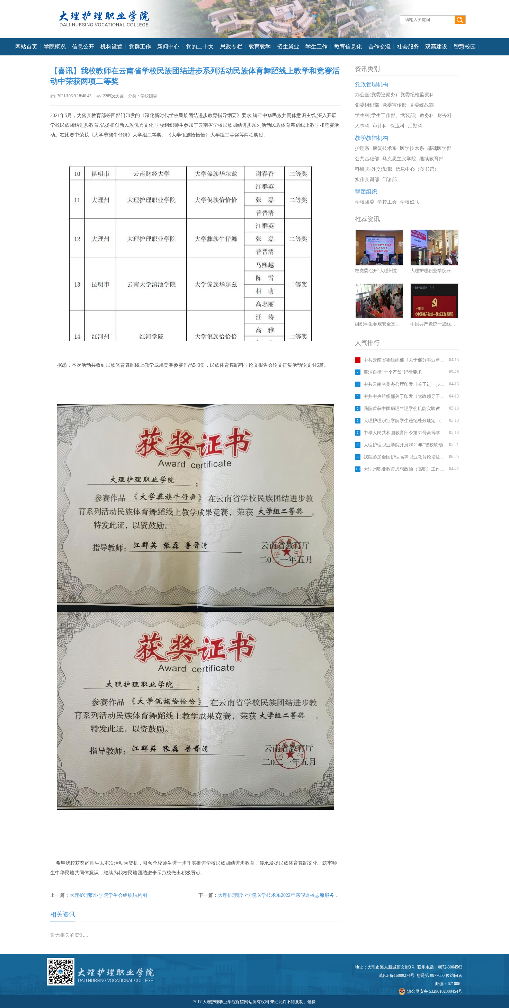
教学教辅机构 (371, 138)
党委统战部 (422, 105)
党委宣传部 (394, 105)
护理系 (362, 148)
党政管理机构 (371, 84)
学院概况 (55, 47)
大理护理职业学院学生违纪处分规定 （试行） (405, 420)
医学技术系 (412, 148)
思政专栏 (231, 47)
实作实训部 (367, 179)
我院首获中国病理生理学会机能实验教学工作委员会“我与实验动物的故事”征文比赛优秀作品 (405, 408)
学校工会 (387, 202)
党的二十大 (200, 47)
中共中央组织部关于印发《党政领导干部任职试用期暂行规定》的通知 (405, 396)
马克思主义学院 (399, 158)
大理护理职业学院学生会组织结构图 (108, 895)
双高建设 (436, 47)
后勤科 (415, 125)
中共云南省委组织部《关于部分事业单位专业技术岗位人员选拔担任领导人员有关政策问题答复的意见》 (405, 360)
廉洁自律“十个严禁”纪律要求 (393, 372)
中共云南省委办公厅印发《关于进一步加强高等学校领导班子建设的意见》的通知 (405, 384)
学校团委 (364, 202)
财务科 (444, 115)
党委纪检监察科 (417, 94)
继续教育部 (431, 158)
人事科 (362, 125)
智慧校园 (465, 47)
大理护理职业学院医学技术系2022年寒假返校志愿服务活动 (281, 895)
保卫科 (397, 125)
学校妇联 (409, 202)
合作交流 (379, 47)
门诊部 (389, 179)
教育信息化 (348, 47)
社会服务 (408, 47)
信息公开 (83, 47)
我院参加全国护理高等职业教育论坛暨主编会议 (405, 457)
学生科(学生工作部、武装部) (386, 115)
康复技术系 (385, 148)
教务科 (427, 115)
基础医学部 (439, 148)
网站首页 (26, 47)
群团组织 (366, 192)
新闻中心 (168, 47)
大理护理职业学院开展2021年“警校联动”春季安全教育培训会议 (405, 444)
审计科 (380, 125)
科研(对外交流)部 (373, 169)
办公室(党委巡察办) (376, 94)
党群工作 (140, 47)
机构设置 (111, 47)
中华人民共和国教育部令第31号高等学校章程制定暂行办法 (405, 432)
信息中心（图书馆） (417, 169)
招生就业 (288, 47)
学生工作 (316, 47)
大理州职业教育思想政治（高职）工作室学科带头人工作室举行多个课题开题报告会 (405, 469)
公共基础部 (367, 158)
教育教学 (260, 47)
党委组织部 (367, 105)
